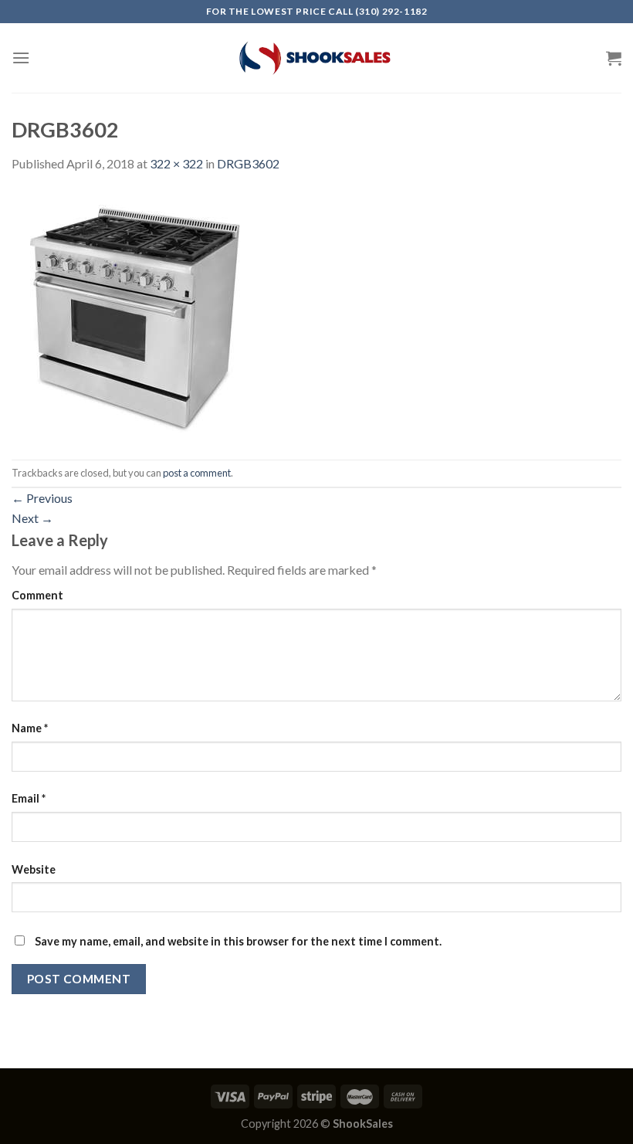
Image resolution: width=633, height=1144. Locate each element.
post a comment (197, 473)
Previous (42, 498)
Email (29, 798)
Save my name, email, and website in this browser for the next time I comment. (238, 941)
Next (32, 518)
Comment (37, 595)
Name (30, 728)
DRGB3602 (248, 163)
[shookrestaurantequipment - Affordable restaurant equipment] (316, 58)
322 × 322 (176, 163)
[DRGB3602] (136, 314)
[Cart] (613, 58)
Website (34, 869)
